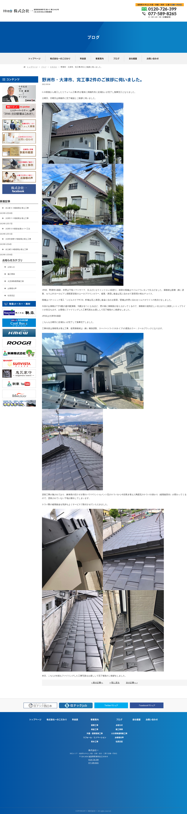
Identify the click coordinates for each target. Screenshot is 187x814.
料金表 (83, 58)
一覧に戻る (114, 683)
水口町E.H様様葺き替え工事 (16, 249)
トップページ (34, 58)
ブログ (116, 58)
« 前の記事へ (97, 683)
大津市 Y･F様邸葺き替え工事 (17, 218)
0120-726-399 (93, 760)
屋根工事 (94, 725)
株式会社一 (93, 750)
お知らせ (11, 267)
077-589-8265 (93, 763)
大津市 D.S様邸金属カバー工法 (17, 229)
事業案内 (100, 58)
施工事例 (11, 274)
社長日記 (53, 67)
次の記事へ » (132, 683)
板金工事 (94, 729)
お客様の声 (12, 288)
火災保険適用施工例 (16, 281)
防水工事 (94, 741)
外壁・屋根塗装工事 (95, 733)
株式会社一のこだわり (60, 58)
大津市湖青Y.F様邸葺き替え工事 (18, 239)
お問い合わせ (153, 58)
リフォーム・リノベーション (94, 737)
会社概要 (133, 58)
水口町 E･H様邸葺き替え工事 (17, 208)
